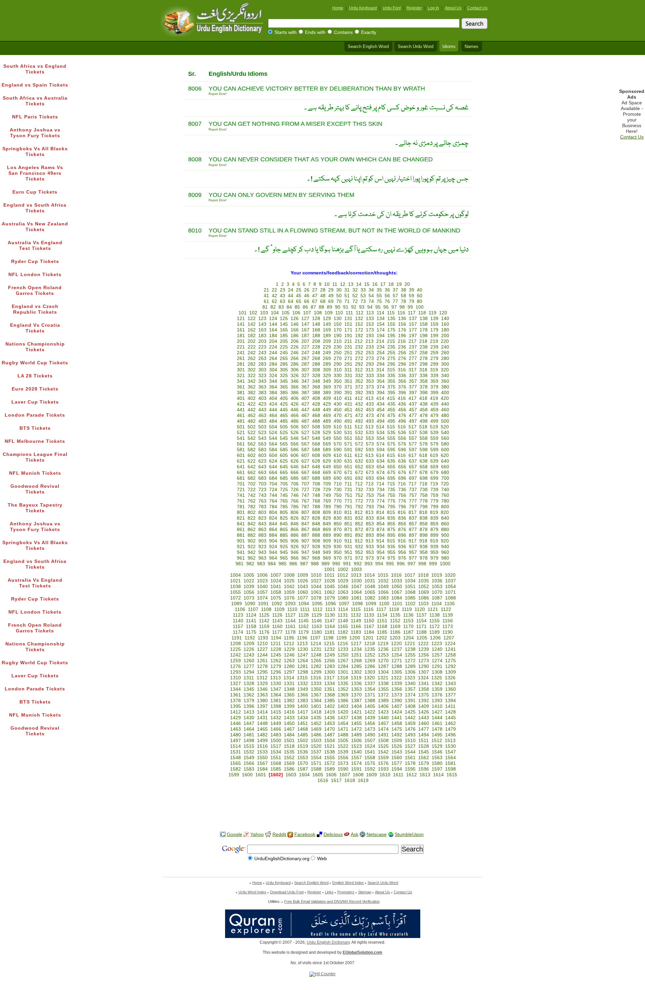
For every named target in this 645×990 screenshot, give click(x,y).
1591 (356, 769)
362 (252, 386)
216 (402, 341)
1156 (447, 620)
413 (370, 398)
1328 (249, 683)
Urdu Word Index (252, 892)
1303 (369, 672)
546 (295, 438)
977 (413, 558)
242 (252, 352)
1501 (289, 740)
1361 (235, 694)
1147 (330, 620)
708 (316, 483)
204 (273, 341)
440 (445, 404)
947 (305, 552)
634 (381, 461)
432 (359, 404)
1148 (343, 620)
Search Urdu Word (415, 46)
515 (391, 426)
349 (327, 381)
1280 (289, 666)
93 (361, 307)
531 (348, 432)
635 (391, 461)
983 (261, 563)
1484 (289, 734)
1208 (235, 643)
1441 (396, 717)
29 (331, 290)
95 (378, 307)
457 (413, 409)
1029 (343, 580)
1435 (316, 717)
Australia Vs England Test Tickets (35, 245)
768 (316, 501)
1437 (343, 717)
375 (391, 386)
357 (413, 381)
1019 (436, 575)
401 (241, 398)
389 (327, 392)
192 (359, 335)
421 (241, 404)
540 (445, 432)
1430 (249, 717)
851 (348, 523)
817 (412, 512)
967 (305, 558)
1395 (235, 706)
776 (402, 501)
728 (316, 489)
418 (423, 398)
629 (327, 461)
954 (381, 552)
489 (327, 421)
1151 (382, 620)
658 (424, 466)
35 (379, 290)
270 (338, 358)
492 (359, 421)
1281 (302, 666)
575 (391, 444)
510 (338, 426)
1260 (249, 660)
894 (381, 535)
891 (348, 535)
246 (295, 352)
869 (327, 529)
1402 (329, 706)
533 (370, 432)
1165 (343, 626)
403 (262, 398)
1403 (343, 706)
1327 (235, 683)
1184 (369, 632)
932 (359, 546)
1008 (289, 575)
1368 (329, 694)
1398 (275, 706)
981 (239, 563)
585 (284, 449)
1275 (450, 660)
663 (262, 472)
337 (413, 375)
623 (262, 461)
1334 (329, 683)
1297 (289, 672)
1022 (249, 580)
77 (395, 301)
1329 (262, 683)
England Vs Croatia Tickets (35, 328)
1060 (302, 592)
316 (402, 369)
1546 (437, 751)
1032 (383, 580)
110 (339, 312)
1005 (249, 575)
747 (305, 495)
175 (391, 329)
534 (381, 432)
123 (262, 318)
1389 (383, 700)
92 (353, 307)
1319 (356, 677)
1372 (383, 694)
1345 (249, 689)
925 (284, 546)
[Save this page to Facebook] (290, 834)
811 (348, 512)
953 (370, 552)
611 (348, 455)
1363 (262, 694)
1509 (396, 740)
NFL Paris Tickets (35, 116)
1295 (262, 672)
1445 (450, 717)
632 (359, 461)
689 (327, 478)
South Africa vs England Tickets (35, 69)
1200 (354, 637)
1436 (329, 717)
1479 (450, 729)
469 (327, 415)
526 (295, 432)
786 (295, 506)
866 (295, 529)
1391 (410, 700)
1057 (262, 592)
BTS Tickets (35, 428)
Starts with (285, 32)
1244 (262, 655)
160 (445, 324)
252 (359, 352)
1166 (356, 626)
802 (252, 512)
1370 (356, 694)
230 (338, 347)
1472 (356, 729)
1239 (423, 649)
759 (434, 495)
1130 (330, 615)
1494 (423, 734)
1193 (263, 637)
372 (359, 386)
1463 (235, 729)
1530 (450, 746)
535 (391, 432)
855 (391, 523)
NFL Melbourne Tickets (35, 441)
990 (336, 563)
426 (295, 404)
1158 (251, 626)
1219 (383, 643)
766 (295, 501)
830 (338, 518)
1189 (434, 632)
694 (381, 478)
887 (305, 535)
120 (443, 312)
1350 (316, 689)
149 (327, 324)
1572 (329, 763)
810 (338, 512)
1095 (317, 603)
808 (316, 512)
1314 (289, 677)
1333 (316, 683)
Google (234, 834)
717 (412, 483)
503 (262, 426)
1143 (277, 620)
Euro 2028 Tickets (35, 389)
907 (305, 540)
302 (252, 369)
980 (445, 558)
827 (305, 518)
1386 (343, 700)
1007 (275, 575)
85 (297, 307)
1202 (381, 637)
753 (370, 495)
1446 (235, 723)
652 (359, 466)
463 (262, 415)
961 (241, 558)
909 (327, 540)
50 (339, 295)
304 (273, 369)
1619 (363, 780)
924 (273, 546)
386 (295, 392)
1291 (437, 666)
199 (434, 335)
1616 (322, 780)
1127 (290, 615)
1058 (275, 592)
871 (348, 529)
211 (348, 341)
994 (379, 563)
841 (241, 523)
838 (424, 518)
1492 (396, 734)
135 (391, 318)
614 (380, 455)
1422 (369, 712)
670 (338, 472)
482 (252, 421)
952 (359, 552)
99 (410, 307)
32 (355, 290)
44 (290, 295)
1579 (423, 763)
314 (380, 369)
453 (370, 409)
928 (316, 546)
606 (295, 455)
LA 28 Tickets (35, 375)
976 (402, 558)
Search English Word (368, 46)
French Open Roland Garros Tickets (35, 290)
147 (305, 324)
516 (402, 426)
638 (424, 461)
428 (316, 404)
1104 (436, 603)
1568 (275, 763)
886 (295, 535)
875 (391, 529)
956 (402, 552)
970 (338, 558)
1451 (302, 723)
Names (471, 46)
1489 (356, 734)
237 (413, 347)
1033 (396, 580)
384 (273, 392)
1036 (437, 580)
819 (434, 512)
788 (316, 506)
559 (434, 438)
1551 (275, 757)
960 (445, 552)
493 (370, 421)
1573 (343, 763)
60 (419, 295)
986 (293, 563)
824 (273, 518)
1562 (423, 757)
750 (338, 495)
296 (402, 364)
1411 (450, 706)
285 (284, 364)
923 (262, 546)
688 (316, 478)
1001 (329, 569)
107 (307, 312)
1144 (290, 620)
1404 (356, 706)
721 (241, 489)
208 (316, 341)
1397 (262, 706)
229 (327, 347)
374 (381, 386)
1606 (331, 774)
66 (306, 301)
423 (262, 404)
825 (284, 518)
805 (284, 512)
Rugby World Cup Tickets (35, 362)
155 (391, 324)
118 (422, 312)
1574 (356, 763)
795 (391, 506)
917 (412, 540)
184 (273, 335)
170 (338, 329)
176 (402, 329)
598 (424, 449)
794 (381, 506)
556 (402, 438)
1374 (410, 694)
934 (381, 546)
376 (402, 386)
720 (445, 483)
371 (348, 386)
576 (402, 444)
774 (381, 501)
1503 (316, 740)
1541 (369, 751)
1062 (329, 592)
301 (241, 369)
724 (273, 489)
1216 (342, 643)
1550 (262, 757)
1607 (344, 774)
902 (252, 540)
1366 (302, 694)
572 (359, 444)
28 (323, 290)
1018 (423, 575)
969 (327, 558)
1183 (356, 632)
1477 (423, 729)
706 (295, 483)
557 (413, 438)
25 (298, 290)
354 (381, 381)
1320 (369, 677)
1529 (437, 746)
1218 (369, 643)
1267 (343, 660)
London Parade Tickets (35, 415)
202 (252, 341)
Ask (354, 834)
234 (381, 347)
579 (434, 444)
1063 (343, 592)
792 (359, 506)
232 (359, 347)
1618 (349, 780)
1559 (383, 757)
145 (284, 324)
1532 (249, 751)
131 (348, 318)
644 (273, 466)
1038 (235, 586)
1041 (275, 586)
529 (327, 432)
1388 (369, 700)
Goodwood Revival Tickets (34, 489)
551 (348, 438)
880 (445, 529)
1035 (423, 580)
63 (282, 301)
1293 (235, 672)
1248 (316, 655)
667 (305, 472)
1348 (289, 689)
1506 (356, 740)
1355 (383, 689)
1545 (423, 751)
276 (402, 358)
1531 (235, 751)
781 (241, 506)
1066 (383, 592)
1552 (289, 757)
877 (413, 529)
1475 (396, 729)
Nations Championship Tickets (35, 347)
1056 (249, 592)
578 (424, 444)
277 (413, 358)
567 (305, 444)
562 (252, 444)
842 (252, 523)
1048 (369, 586)
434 (381, 404)
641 (241, 466)
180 (445, 329)
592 (359, 449)
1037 (450, 580)
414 (380, 398)
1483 (275, 734)
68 (323, 301)
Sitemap (364, 892)
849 (327, 523)
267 (305, 358)
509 (327, 426)
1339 (396, 683)
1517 (275, 746)
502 (252, 426)
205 (284, 341)
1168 (382, 626)
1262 (275, 660)
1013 (356, 575)
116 (401, 312)
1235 (369, 649)
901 (241, 540)
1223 (436, 643)
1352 (343, 689)
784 (273, 506)
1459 (410, 723)
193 (370, 335)
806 (295, 512)
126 (295, 318)
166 (295, 329)
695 (391, 478)
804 (273, 512)
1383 (302, 700)
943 (262, 552)
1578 (410, 763)
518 (423, 426)
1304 (383, 672)
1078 (316, 598)
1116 (368, 609)
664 (273, 472)
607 (305, 455)
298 (424, 364)
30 (339, 290)
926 (295, 546)
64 (290, 301)
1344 (235, 689)
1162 (303, 626)
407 (305, 398)
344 (273, 381)
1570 (302, 763)
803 (262, 512)
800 (445, 506)
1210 (262, 643)
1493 (410, 734)
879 (434, 529)
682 (252, 478)
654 (381, 466)
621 (241, 461)
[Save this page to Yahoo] (246, 834)
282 (252, 364)
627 (305, 461)
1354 (369, 689)
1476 (410, 729)
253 (370, 352)
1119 (407, 609)
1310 (235, 677)
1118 (394, 609)
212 (359, 341)
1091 (263, 603)
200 (445, 335)
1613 (425, 774)
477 (413, 415)
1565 (235, 763)
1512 (436, 740)
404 (273, 398)
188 (316, 335)
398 (424, 392)
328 (316, 375)
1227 (262, 649)
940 (445, 546)
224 (273, 347)
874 (381, 529)
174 (381, 329)
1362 (249, 694)
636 (402, 461)
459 (434, 409)
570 (338, 444)
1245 (275, 655)
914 (380, 540)
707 (305, 483)
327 (305, 375)
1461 (437, 723)
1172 (434, 626)
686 (295, 478)
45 (298, 295)
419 (434, 398)
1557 (356, 757)
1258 (450, 655)
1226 (249, 649)
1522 (343, 746)
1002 (343, 569)
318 (423, 369)
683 (262, 478)
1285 (356, 666)
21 (266, 290)
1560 (396, 757)
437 (413, 404)
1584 (262, 769)
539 (434, 432)
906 (295, 540)
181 (241, 335)
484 (273, 421)
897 (413, 535)
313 (370, 369)
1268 (356, 660)
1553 (302, 757)
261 (241, 358)
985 (282, 563)
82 (273, 307)
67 (314, 301)
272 (359, 358)
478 (424, 415)
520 (445, 426)
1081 (356, 598)
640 (445, 461)
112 (359, 312)
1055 (235, 592)
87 (313, 307)
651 (348, 466)
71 (347, 301)
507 (305, 426)
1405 (369, 706)
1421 (356, 712)
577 (413, 444)
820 (445, 512)
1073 (249, 598)
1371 (369, 694)
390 (338, 392)
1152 (395, 620)
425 (284, 404)
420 (445, 398)
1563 (437, 757)
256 (402, 352)
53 (363, 295)
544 (273, 438)
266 (295, 358)
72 (355, 301)
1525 (383, 746)
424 (273, 404)
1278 (262, 666)
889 (327, 535)
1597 (437, 769)
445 (284, 409)
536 (402, 432)
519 (434, 426)
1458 (396, 723)
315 (391, 369)
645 (284, 466)
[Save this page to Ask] (346, 834)
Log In (433, 8)
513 (370, 426)
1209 (249, 643)
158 (424, 324)
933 (370, 546)
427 (305, 404)
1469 (316, 729)
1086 (423, 598)
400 (445, 392)
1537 (316, 751)
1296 (275, 672)
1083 (383, 598)
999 (433, 563)
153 (370, 324)
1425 (410, 712)
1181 (330, 632)
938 (424, 546)
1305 (396, 672)
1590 (343, 769)
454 (381, 409)
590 (338, 449)
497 (413, 421)
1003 (356, 569)
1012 (342, 575)
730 (338, 489)
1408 (410, 706)
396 (402, 392)
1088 (450, 598)
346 (295, 381)
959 (434, 552)
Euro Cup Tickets (34, 192)
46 (306, 295)
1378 (235, 700)
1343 (450, 683)
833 (370, 518)
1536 (302, 751)
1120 (420, 609)
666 (295, 472)
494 (381, 421)
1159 (264, 626)
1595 (410, 769)
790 (338, 506)
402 (252, 398)
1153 (408, 620)
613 (370, 455)
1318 (342, 677)
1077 (302, 598)
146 (295, 324)
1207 (448, 637)
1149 (356, 620)
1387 (356, 700)
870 (338, 529)
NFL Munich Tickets (35, 473)
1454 (343, 723)
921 (241, 546)
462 (252, 415)
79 (411, 301)
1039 (249, 586)
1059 (289, 592)
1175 (251, 632)
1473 (369, 729)
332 (359, 375)
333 (370, 375)
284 (273, 364)
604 (273, 455)
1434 (302, 717)
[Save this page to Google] (222, 834)
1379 (249, 700)
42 (274, 295)
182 (252, 335)
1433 (289, 717)
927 (305, 546)
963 (262, 558)
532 (359, 432)
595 (391, 449)
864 (273, 529)
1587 (302, 769)
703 (262, 483)
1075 (275, 598)
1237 (396, 649)
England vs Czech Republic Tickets (35, 309)
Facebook (304, 834)
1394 (450, 700)
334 (381, 375)
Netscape (377, 834)
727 (305, 489)
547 (305, 438)
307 (305, 369)
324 (273, 375)
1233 (343, 649)
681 (241, 478)
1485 (302, 734)
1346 (262, 689)
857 (413, 523)
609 (327, 455)
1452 (316, 723)
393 (370, 392)
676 (402, 472)
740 (445, 489)
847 (305, 523)
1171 (421, 626)
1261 (262, 660)
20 (407, 284)
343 (262, 381)
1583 (249, 769)
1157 (238, 626)
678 (424, 472)
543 (262, 438)
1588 (316, 769)
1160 (277, 626)
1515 (249, 746)
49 (331, 295)
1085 (410, 598)
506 (295, 426)
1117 (381, 609)
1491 (383, 734)
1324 (423, 677)
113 (370, 312)
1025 (289, 580)
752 (359, 495)
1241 (450, 649)
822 (252, 518)
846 (295, 523)
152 (359, 324)
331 (348, 375)
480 (445, 415)
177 (413, 329)
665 (284, 472)
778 (424, 501)
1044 (316, 586)
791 (348, 506)
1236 (383, 649)
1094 (303, 603)
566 (295, 444)
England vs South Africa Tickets (35, 208)
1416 (289, 712)
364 (273, 386)
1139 (447, 615)
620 (445, 455)
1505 (343, 740)
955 (391, 552)
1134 (382, 615)
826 (295, 518)
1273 (423, 660)
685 (284, 478)
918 (423, 540)
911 (348, 540)
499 (434, 421)
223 (262, 347)
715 (391, 483)
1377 (450, 694)
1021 (235, 580)
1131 (343, 615)
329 (327, 375)
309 (327, 369)
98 (402, 307)
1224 (450, 643)
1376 (437, 694)
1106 (240, 609)
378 (424, 386)
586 (295, 449)
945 (284, 552)
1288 (396, 666)
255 (391, 352)
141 (241, 324)
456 (402, 409)
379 (434, 386)
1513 (450, 740)
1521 (329, 746)
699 (434, 478)
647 (305, 466)
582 (252, 449)
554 (381, 438)
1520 (316, 746)
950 (338, 552)
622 (252, 461)
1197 (315, 637)
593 (370, 449)
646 (295, 466)
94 (370, 307)
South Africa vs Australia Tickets (35, 101)
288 (316, 364)
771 (348, 501)
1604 (304, 774)
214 (380, 341)
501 (241, 426)
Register (414, 8)
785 (284, 506)
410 (338, 398)
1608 (358, 774)
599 (434, 449)
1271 (396, 660)
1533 (262, 751)
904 (273, 540)
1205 (422, 637)
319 (434, 369)
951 (348, 552)
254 (381, 352)
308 (316, 369)
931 (348, 546)
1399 (289, 706)
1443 (423, 717)
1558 (369, 757)
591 (348, 449)
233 (370, 347)
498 (424, 421)
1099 (371, 603)
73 (363, 301)
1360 (450, 689)
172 (359, 329)
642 (252, 466)
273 (370, 358)
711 (348, 483)
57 (395, 295)
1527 (410, 746)
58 (403, 295)
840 (445, 518)
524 (273, 432)
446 (295, 409)
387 (305, 392)
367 (305, 386)
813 (370, 512)
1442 (410, 717)
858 (424, 523)
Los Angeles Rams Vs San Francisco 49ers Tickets (35, 173)
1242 (235, 655)
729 (327, 489)
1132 (356, 615)
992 (358, 563)
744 (273, 495)
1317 (329, 677)
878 (424, 529)
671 (348, 472)
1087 (437, 598)
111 (349, 312)
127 (305, 318)
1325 (436, 677)
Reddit (279, 834)
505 (284, 426)
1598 (450, 769)
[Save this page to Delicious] (319, 834)
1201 (368, 637)
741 (241, 495)
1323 (409, 677)
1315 (302, 677)
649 (327, 466)
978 (424, 558)
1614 (438, 774)
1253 (383, 655)
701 (241, 483)
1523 (356, 746)
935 (391, 546)
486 (295, 421)
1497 (235, 740)
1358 (423, 689)
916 (402, 540)
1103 (423, 603)
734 (381, 489)
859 (434, 523)
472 (359, 415)
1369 (343, 694)
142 (252, 324)
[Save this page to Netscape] (362, 834)
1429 (235, 717)
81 (265, 307)
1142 (264, 620)
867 (305, 529)
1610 (385, 774)
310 (338, 369)
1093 (290, 603)
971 (348, 558)
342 (252, 381)
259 (434, 352)
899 (434, 535)
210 (338, 341)
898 (424, 535)
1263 (289, 660)
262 (252, 358)
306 (295, 369)
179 (434, 329)
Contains (343, 32)
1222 (423, 643)
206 (295, 341)
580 (445, 444)
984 (272, 563)
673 (370, 472)
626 (295, 461)
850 (338, 523)
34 (371, 290)
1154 (421, 620)
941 (241, 552)
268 (316, 358)
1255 (410, 655)
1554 (316, 757)
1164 (330, 626)
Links (329, 892)
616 (402, 455)
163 (262, 329)
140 (445, 318)
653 (370, 466)
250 (338, 352)
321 (241, 375)
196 (402, 335)
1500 (275, 740)
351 (348, 381)
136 (402, 318)
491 (348, 421)
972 (359, 558)
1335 (343, 683)
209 (327, 341)
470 (338, 415)
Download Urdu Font (287, 892)
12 (342, 284)
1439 (369, 717)
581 (241, 449)
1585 (275, 769)
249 (327, 352)
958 (424, 552)
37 (395, 290)
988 (315, 563)
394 (381, 392)
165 (284, 329)
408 (316, 398)
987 (304, 563)
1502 (302, 740)
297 (413, 364)
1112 (317, 609)
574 (381, 444)
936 (402, 546)
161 (241, 329)
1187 (408, 632)
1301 (343, 672)
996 (401, 563)
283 (262, 364)
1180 (316, 632)
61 (266, 301)
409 (327, 398)
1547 (450, 751)
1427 (437, 712)
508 (316, 426)
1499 (262, 740)
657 (413, 466)
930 (338, 546)
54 (371, 295)
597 (413, 449)
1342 (437, 683)
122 (252, 318)
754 (381, 495)
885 (284, 535)
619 (434, 455)
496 (402, 421)
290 (338, 364)
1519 (302, 746)
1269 (369, 660)
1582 (235, 769)
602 (252, 455)
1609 (371, 774)
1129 (316, 615)
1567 (262, 763)
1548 (235, 757)
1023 (262, 580)
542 (252, 438)
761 (241, 501)
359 (434, 381)
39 (411, 290)
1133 (369, 615)
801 (241, 512)
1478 (437, 729)
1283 (329, 666)
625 (284, 461)
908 (316, 540)
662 (252, 472)
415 (391, 398)
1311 (249, 677)
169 (327, 329)
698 (424, 478)
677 (413, 472)
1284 (343, 666)
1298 (302, 672)
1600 (247, 774)
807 (305, 512)
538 (424, 432)
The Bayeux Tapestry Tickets (35, 508)
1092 (276, 603)
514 (380, 426)
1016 (396, 575)
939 (434, 546)
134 (381, 318)
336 (402, 375)
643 (262, 466)
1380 (262, 700)
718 (423, 483)
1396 (249, 706)
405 (284, 398)
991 (347, 563)
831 (348, 518)
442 (252, 409)
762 (252, 501)
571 (348, 444)
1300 (329, 672)
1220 (396, 643)
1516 (262, 746)
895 (391, 535)
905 (284, 540)
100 (420, 307)
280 (445, 358)
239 (434, 347)
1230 (302, 649)
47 (314, 295)
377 (413, 386)
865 (284, 529)
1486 (316, 734)
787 (305, 506)
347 (305, 381)
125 (284, 318)
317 (412, 369)
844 (273, 523)
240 (445, 347)
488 (316, 421)
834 (381, 518)
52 (355, 295)
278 (424, 358)
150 (338, 324)
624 (273, 461)
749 (327, 495)
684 (273, 478)
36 (387, 290)
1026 (302, 580)
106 (296, 312)
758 (424, 495)
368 (316, 386)
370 (338, 386)
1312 (262, 677)
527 (305, 432)
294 (381, 364)
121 (241, 318)
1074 (262, 598)
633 (370, 461)
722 (252, 489)
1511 (423, 740)
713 (370, 483)
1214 (315, 643)
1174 (238, 632)
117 (412, 312)
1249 (329, 655)
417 (412, 398)
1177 (277, 632)
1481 (249, 734)
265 (284, 358)
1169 (395, 626)
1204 (408, 637)
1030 (356, 580)
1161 (290, 626)
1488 (343, 734)
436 (402, 404)
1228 (275, 649)
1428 (450, 712)
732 (359, 489)
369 (327, 386)
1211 (275, 643)
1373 (396, 694)
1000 (445, 563)
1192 (250, 637)
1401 (316, 706)
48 (323, 295)
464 (273, 415)
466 (295, 415)
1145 (303, 620)
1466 (275, 729)
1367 (316, 694)
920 (445, 540)
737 (413, 489)
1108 (266, 609)
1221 (409, 643)
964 (273, 558)
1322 (396, 677)
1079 (329, 598)
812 (359, 512)
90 (337, 307)
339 (434, 375)
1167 (369, 626)
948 (316, 552)
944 (273, 552)
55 (379, 295)
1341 (423, 683)
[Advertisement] (322, 805)
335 (391, 375)
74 (371, 301)
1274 (437, 660)
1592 (369, 769)
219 (434, 341)
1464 (249, 729)
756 (402, 495)
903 (262, 540)
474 (381, 415)
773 (370, 501)
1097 (344, 603)
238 (424, 347)
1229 (289, 649)
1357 (410, 689)
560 (445, 438)
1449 (275, 723)
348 (316, 381)
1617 (336, 780)
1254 (396, 655)
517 (412, 426)
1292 (450, 666)
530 (338, 432)
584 (273, 449)
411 (348, 398)
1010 (316, 575)
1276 (235, 666)
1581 (450, 763)
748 (316, 495)
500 (445, 421)
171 (348, 329)
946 (295, 552)
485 (284, 421)
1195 (289, 637)
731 (348, 489)
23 (282, 290)
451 (348, 409)
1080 (343, 598)
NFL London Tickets (34, 274)
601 (241, 455)
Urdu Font (392, 8)
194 (381, 335)
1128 (303, 615)
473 (370, 415)
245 (284, 352)
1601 (260, 774)
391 (348, 392)
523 (262, 432)
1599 (233, 774)
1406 (383, 706)
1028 (329, 580)
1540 (356, 751)
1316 (315, 677)
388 (316, 392)
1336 (356, 683)
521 (241, 432)
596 (402, 449)
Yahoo (257, 834)
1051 (410, 586)
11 (334, 284)
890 (338, 535)
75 (379, 301)
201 (241, 341)
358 (424, 381)
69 (331, 301)
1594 (396, 769)
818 (423, 512)
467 (305, 415)
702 (252, 483)
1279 (275, 666)
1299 (316, 672)
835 (391, 518)
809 (327, 512)
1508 (383, 740)
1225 (235, 649)
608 (316, 455)
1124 (251, 615)
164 (273, 329)
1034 (410, 580)
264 (273, 358)
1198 (328, 637)
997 (411, 563)
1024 (275, 580)
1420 (343, 712)
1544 (410, 751)
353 (370, 381)
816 (402, 512)
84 (289, 307)
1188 (421, 632)
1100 (384, 603)
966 (295, 558)
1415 (275, 712)
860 (445, 523)
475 (391, 415)
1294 (249, 672)
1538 (329, 751)
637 (413, 461)
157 (413, 324)
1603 (291, 774)
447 (305, 409)
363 (262, 386)
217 (412, 341)
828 (316, 518)
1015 (383, 575)
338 (424, 375)
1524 (369, 746)
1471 (343, 729)
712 (359, 483)
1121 (433, 609)
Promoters (345, 892)
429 (327, 404)
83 (281, 307)
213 (370, 341)
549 (327, 438)
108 (318, 312)
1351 (329, 689)
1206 (435, 637)
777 (413, 501)
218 (423, 341)
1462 (450, 723)
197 (413, 335)
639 (434, 461)
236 (402, 347)
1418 (316, 712)
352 (359, 381)
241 (241, 352)
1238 (410, 649)
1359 (437, 689)
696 (402, 478)
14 (358, 284)
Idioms (449, 46)
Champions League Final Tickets (35, 457)
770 (338, 501)
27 (314, 290)
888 (316, 535)
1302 (356, 672)
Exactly (368, 32)
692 (359, 478)
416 (402, 398)
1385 (329, 700)
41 (266, 295)
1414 (262, 712)
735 (391, 489)
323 (262, 375)
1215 (329, 643)
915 (391, 540)
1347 (275, 689)
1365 (289, 694)
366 (295, 386)
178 (424, 329)
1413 (249, 712)
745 (284, 495)
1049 (383, 586)
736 (402, 489)
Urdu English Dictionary (328, 942)
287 (305, 364)
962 (252, 558)
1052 (423, 586)
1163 (316, 626)
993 (368, 563)
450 (338, 409)
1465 (262, 729)
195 (391, 335)
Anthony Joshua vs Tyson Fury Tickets (35, 132)
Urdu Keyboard (363, 8)
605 (284, 455)
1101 (397, 603)
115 (391, 312)
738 (424, 489)
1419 (329, 712)
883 (262, 535)
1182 (343, 632)
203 (262, 341)
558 (424, 438)
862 (252, 529)
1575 (369, 763)
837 (413, 518)
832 (359, 518)
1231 (316, 649)
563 (262, 444)
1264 (302, 660)
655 (391, 466)
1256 (423, 655)
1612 (411, 774)
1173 (447, 626)
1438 (356, 717)
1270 (383, 660)
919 (434, 540)
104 (275, 312)
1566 (249, 763)
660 (445, 466)
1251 (356, 655)
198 (424, 335)
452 (359, 409)
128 (316, 318)
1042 (289, 586)
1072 (235, 598)
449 (327, 409)
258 (424, 352)
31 (347, 290)
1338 (383, 683)
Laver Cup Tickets (35, 402)
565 (284, 444)
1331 (289, 683)
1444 (437, 717)
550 (338, 438)
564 (273, 444)
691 (348, 478)
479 (434, 415)
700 (445, 478)
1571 (316, 763)
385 (284, 392)
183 (262, 335)
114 (380, 312)
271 (348, 358)
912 (359, 540)
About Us (453, 8)
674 (381, 472)
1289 (410, 666)
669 (327, 472)
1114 (343, 609)
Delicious (333, 834)
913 (370, 540)
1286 (369, 666)
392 (359, 392)
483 (262, 421)
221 (241, 347)
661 (241, 472)
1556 (343, 757)
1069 (423, 592)
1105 (449, 603)
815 (391, 512)
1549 (249, 757)
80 (419, 301)
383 (262, 392)
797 (413, 506)
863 (262, 529)
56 (387, 295)
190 (338, 335)
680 (445, 472)
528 (316, 432)
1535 (289, 751)
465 (284, 415)
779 (434, 501)
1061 (316, 592)
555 (391, 438)
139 (434, 318)
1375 (423, 694)
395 (391, 392)
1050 (396, 586)
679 (434, 472)
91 (345, 307)
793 (370, 506)
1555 (329, 757)
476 (402, 415)
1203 (395, 637)
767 (305, 501)
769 (327, 501)
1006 (262, 575)
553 (370, 438)
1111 (305, 609)
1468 (302, 729)
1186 (395, 632)
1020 (450, 575)
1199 (341, 637)
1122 (446, 609)
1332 (302, 683)
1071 (450, 592)
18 (391, 284)
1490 (369, 734)
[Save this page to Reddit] (268, 834)
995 (390, 563)
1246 (289, 655)
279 (434, 358)
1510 (410, 740)
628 (316, 461)
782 (252, 506)
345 (284, 381)
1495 (437, 734)
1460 (423, 723)
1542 (383, 751)
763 (262, 501)
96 (386, 307)
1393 (437, 700)
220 (445, 341)
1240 (437, 649)
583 (262, 449)
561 (241, 444)
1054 (450, 586)
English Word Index (348, 883)
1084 (396, 598)
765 (284, 501)
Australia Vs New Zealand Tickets (35, 226)
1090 (250, 603)
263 (262, 358)
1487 (329, 734)
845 (284, 523)
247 (305, 352)
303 (262, 369)
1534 (275, 751)
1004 (235, 575)
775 (391, 501)
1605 (317, 774)
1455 (356, 723)
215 (391, 341)
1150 (369, 620)
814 (380, 512)
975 (391, 558)
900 (445, 535)
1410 (437, 706)
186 (295, 335)
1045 (329, 586)
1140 (238, 620)
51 (347, 295)
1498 (249, 740)
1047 (356, 586)
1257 (437, 655)
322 (252, 375)
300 (445, 364)
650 (338, 466)
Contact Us (477, 8)
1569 (289, 763)
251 (348, 352)
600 (445, 449)
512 (359, 426)
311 (348, 369)
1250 (343, 655)
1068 (410, 592)
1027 (316, 580)
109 (329, 312)
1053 (437, 586)
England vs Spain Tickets (35, 85)
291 (348, 364)
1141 (251, 620)
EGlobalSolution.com (362, 952)
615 (391, 455)
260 (445, 352)
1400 (302, 706)
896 (402, 535)
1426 (423, 712)
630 (338, 461)
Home (337, 8)
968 (316, 558)
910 (338, 540)
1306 (410, 672)
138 (424, 318)
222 (252, 347)
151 (348, 324)
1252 (369, 655)
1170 (408, 626)
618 (423, 455)
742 (252, 495)
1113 (330, 609)
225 (284, 347)
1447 (249, 723)
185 (284, 335)
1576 (383, 763)
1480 (235, 734)
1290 (423, 666)
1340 (410, 683)
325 (284, 375)
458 (424, 409)
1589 (329, 769)
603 (262, 455)
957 (413, 552)
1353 (356, 689)
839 (434, 518)
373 (370, 386)
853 (370, 523)
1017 (409, 575)
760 (445, 495)
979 (434, 558)
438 (424, 404)
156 (402, 324)
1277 (249, 666)
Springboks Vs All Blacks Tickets (35, 151)
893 (370, 535)
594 (381, 449)
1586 (289, 769)
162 (252, 329)
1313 (275, 677)
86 (305, 307)
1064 (356, 592)
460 (445, 409)
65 (298, 301)
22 (274, 290)
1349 (302, 689)
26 (306, 290)
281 (241, 364)
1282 (316, 666)
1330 (275, 683)
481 (241, 421)
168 (316, 329)
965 (284, 558)
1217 (356, 643)
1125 (264, 615)
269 (327, 358)
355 (391, 381)
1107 (253, 609)
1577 (396, 763)
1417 (302, 712)
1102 (410, 603)
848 (316, 523)
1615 (451, 774)
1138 (434, 615)
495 (391, 421)
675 (391, 472)
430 (338, 404)
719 (434, 483)
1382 (289, 700)
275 (391, 358)
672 (359, 472)
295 (391, 364)
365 (284, 386)
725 (284, 489)
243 (262, 352)
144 (273, 324)
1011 (329, 575)
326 (295, 375)
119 (432, 312)
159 (434, 324)
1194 (276, 637)
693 (370, 478)
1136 (408, 615)
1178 (290, 632)
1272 (410, 660)
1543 (396, 751)
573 (370, 444)
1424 (396, 712)
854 (381, 523)
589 (327, 449)
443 (262, 409)
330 (338, 375)
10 (327, 284)
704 (273, 483)
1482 (262, 734)
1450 (289, 723)
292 (359, 364)
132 (359, 318)
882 (252, 535)
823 (262, 518)
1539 (343, 751)
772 (359, 501)
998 (422, 563)
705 (284, 483)
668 (316, 472)
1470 (329, 729)
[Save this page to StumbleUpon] (390, 834)
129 (327, 318)
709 (327, 483)
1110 (292, 609)
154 (381, 324)
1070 (437, 592)
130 (338, 318)
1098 (357, 603)
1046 (343, 586)
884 (273, 535)
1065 (369, 592)
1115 (356, 609)
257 (413, 352)
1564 (450, 757)
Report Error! (218, 94)
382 (252, 392)
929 (327, 546)
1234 (356, 649)
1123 (238, 615)
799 (434, 506)
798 (424, 506)
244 (273, 352)
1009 (302, 575)
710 (338, 483)
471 (348, 415)
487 (305, 421)
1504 (329, 740)
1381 (275, 700)
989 (325, 563)
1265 (316, 660)
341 (241, 381)
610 (338, 455)
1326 (450, 677)
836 (402, 518)
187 (305, 335)
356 (402, 381)
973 (370, 558)
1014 (369, 575)
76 (387, 301)
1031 (369, 580)
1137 (421, 615)
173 (370, 329)
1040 (262, 586)
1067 (396, 592)
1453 (329, 723)
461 (241, 415)
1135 (395, 615)
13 (350, 284)
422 (252, 404)
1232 (329, 649)
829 (327, 518)
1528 (423, 746)
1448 (262, 723)
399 (434, 392)
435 (391, 404)
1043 (302, 586)
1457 (383, 723)
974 (381, 558)
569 (327, 444)
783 (262, 506)
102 (253, 312)
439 (434, 404)
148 (316, 324)
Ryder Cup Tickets (35, 261)
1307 (423, 672)
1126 (277, 615)
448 (316, 409)
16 (375, 284)
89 (329, 307)
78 (403, 301)
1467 (289, 729)
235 (391, 347)
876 (402, 529)
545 (284, 438)
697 (413, 478)
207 (305, 341)
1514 (235, 746)
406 (295, 398)
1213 (302, 643)
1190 (447, 632)
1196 (302, 637)
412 (359, 398)
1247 (302, 655)
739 (434, 489)
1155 (434, 620)
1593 (383, 769)
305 (284, 369)
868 (316, 529)
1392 (423, 700)
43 (282, 295)
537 (413, 432)
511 (348, 426)
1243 (249, 655)
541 (241, 438)
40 (419, 290)
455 (391, 409)
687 (305, 478)
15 (367, 284)
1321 (383, 677)
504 (273, 426)
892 (359, 535)
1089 (236, 603)
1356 (396, 689)
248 (316, 352)
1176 (264, 632)
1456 (369, 723)
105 (286, 312)
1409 (423, 706)
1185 (382, 632)
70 (339, 301)
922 (252, 546)
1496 (450, 734)
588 (316, 449)
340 (445, 375)
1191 (236, 637)
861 (241, 529)
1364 (275, 694)
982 (250, 563)
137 (413, 318)
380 (445, 386)
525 (284, 432)
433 (370, 404)
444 (273, 409)
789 (327, 506)
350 (338, 381)
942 (252, 552)
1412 (235, 712)
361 (241, 386)
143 (262, 324)
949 (327, 552)
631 (348, 461)
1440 (383, 717)
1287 (383, 666)
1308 (437, 672)
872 (359, 529)
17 (383, 284)
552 (359, 438)
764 (273, 501)
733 (370, 489)
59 (411, 295)
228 (316, 347)
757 (413, 495)
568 (316, 444)
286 (295, 364)
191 (348, 335)
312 (359, 369)
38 (403, 290)
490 (338, 421)
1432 (275, 717)
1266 (329, 660)
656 (402, 466)
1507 (369, 740)
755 (391, 495)
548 (316, 438)
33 (363, 290)
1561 (410, 757)
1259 (235, 660)
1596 (423, 769)
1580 (437, 763)
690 (338, 478)
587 (305, 449)
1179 (303, 632)
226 (295, 347)
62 (274, 301)
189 (327, 335)
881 (241, 535)
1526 (396, 746)
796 (402, 506)
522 (252, 432)
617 (412, 455)
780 (445, 501)
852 (359, 523)
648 (316, 466)
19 (399, 284)
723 (262, 489)
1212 (289, 643)
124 (273, 318)
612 (359, 455)
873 (370, 529)
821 (241, 518)
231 (348, 347)
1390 (396, 700)
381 (241, 392)
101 (243, 312)
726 (295, 489)
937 (413, 546)
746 (295, 495)
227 (305, 347)
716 (402, 483)
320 (445, 369)
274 (381, 358)
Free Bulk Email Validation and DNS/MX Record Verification (332, 901)
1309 (450, 672)
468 (316, 415)
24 (290, 290)
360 (445, 381)
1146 (316, 620)
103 (264, 312)
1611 (398, 774)
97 (394, 307)
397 (413, 392)
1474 (383, 729)
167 (305, 329)
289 (327, 364)
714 (380, 483)
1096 (330, 603)
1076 (289, 598)
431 (348, 404)
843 (262, 523)
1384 (316, 700)
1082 (369, 598)
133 (370, 318)
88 (321, 307)
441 (241, 409)
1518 (289, 746)
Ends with (315, 32)
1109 (279, 609)
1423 (383, 712)
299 (434, 364)
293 (370, 364)
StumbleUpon (409, 834)
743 (262, 495)
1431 (262, 717)
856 (402, 523)
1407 (396, 706)
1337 (369, 683)
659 (434, 466)
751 (348, 495)
